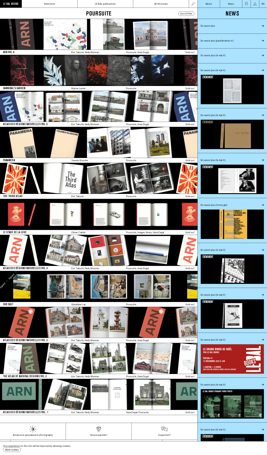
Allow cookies (12, 449)
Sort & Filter (186, 13)
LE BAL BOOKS (11, 4)
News (231, 3)
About (209, 3)
